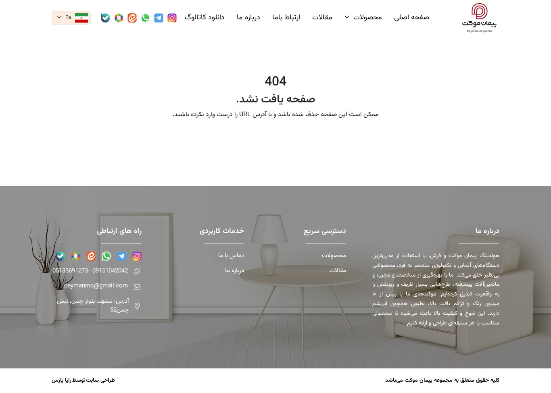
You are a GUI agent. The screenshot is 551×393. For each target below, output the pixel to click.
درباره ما (234, 270)
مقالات (338, 270)
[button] (71, 18)
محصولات (334, 256)
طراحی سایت (100, 380)
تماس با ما (231, 256)
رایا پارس (61, 380)
